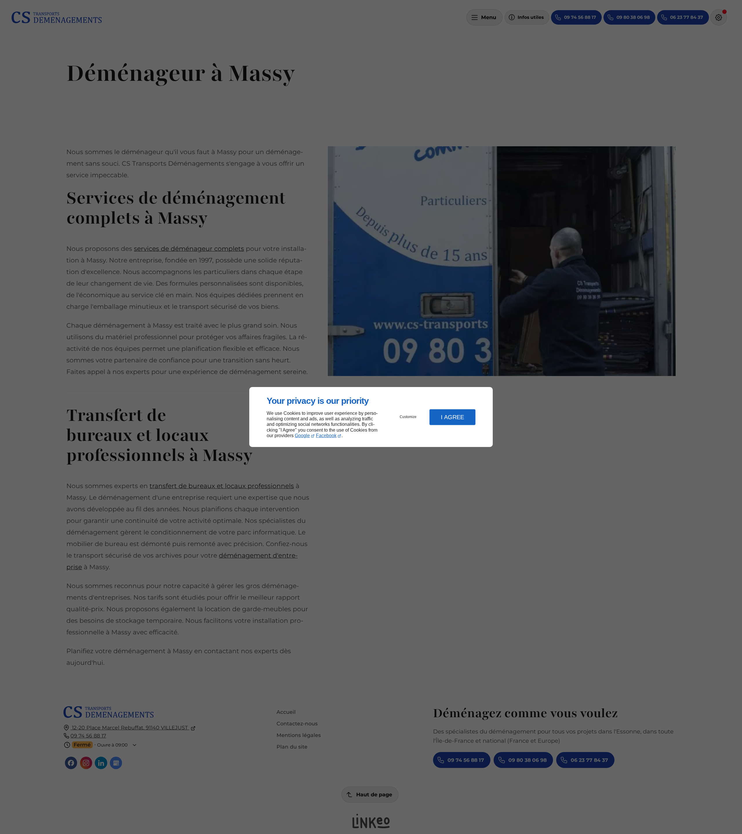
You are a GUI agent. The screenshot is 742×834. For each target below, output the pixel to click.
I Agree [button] (452, 417)
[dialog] (371, 417)
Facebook (326, 435)
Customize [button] (408, 417)
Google (302, 435)
